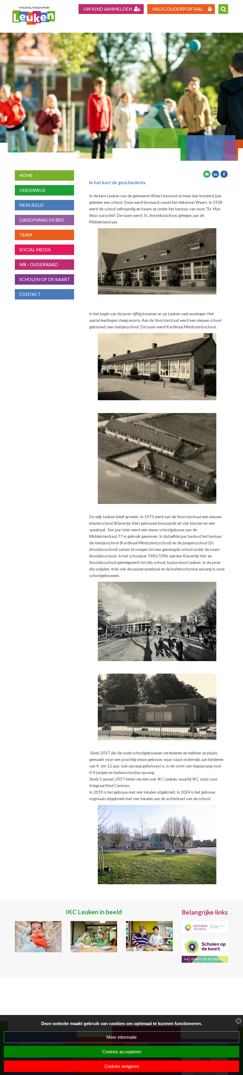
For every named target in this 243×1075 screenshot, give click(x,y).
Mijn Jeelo (31, 205)
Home (26, 175)
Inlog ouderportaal (177, 9)
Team (25, 234)
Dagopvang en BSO (41, 220)
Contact (30, 294)
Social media (35, 249)
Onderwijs (32, 190)
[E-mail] (207, 173)
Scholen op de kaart (44, 279)
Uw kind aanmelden (108, 9)
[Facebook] (224, 173)
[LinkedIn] (215, 173)
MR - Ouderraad (38, 264)
